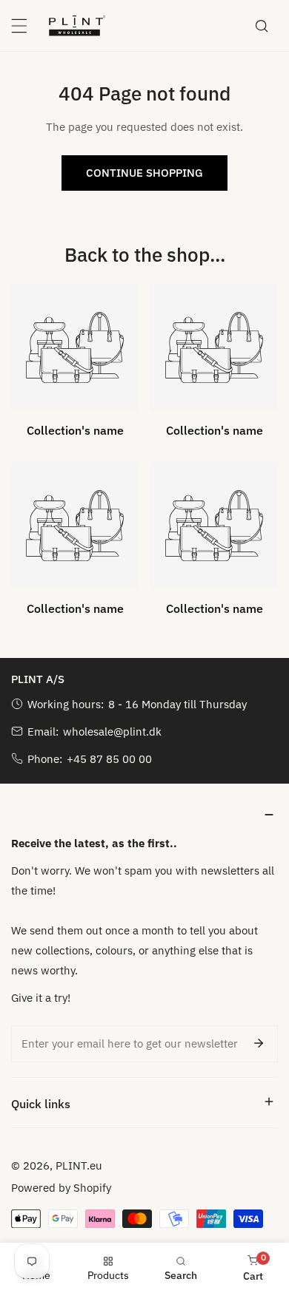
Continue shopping (144, 173)
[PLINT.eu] (77, 25)
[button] (144, 815)
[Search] (261, 26)
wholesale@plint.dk (112, 731)
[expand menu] (19, 26)
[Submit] (258, 1043)
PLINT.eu (79, 1165)
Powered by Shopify (61, 1188)
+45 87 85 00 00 (109, 759)
